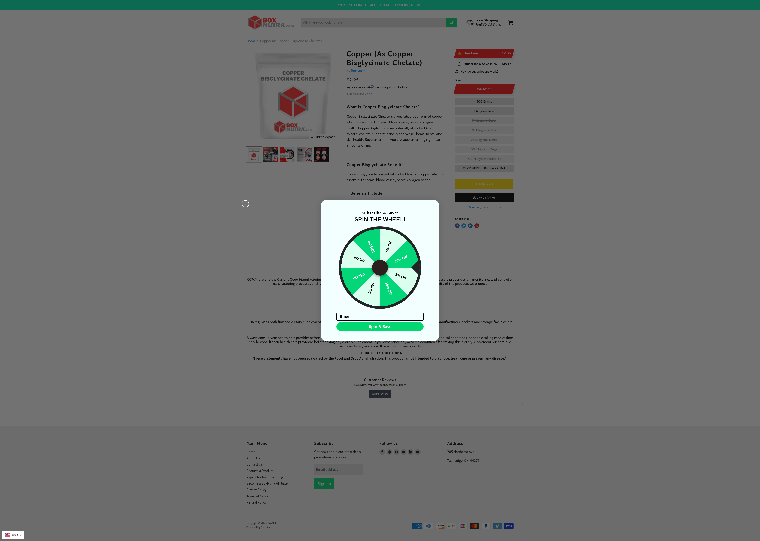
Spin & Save (380, 326)
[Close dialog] (245, 204)
